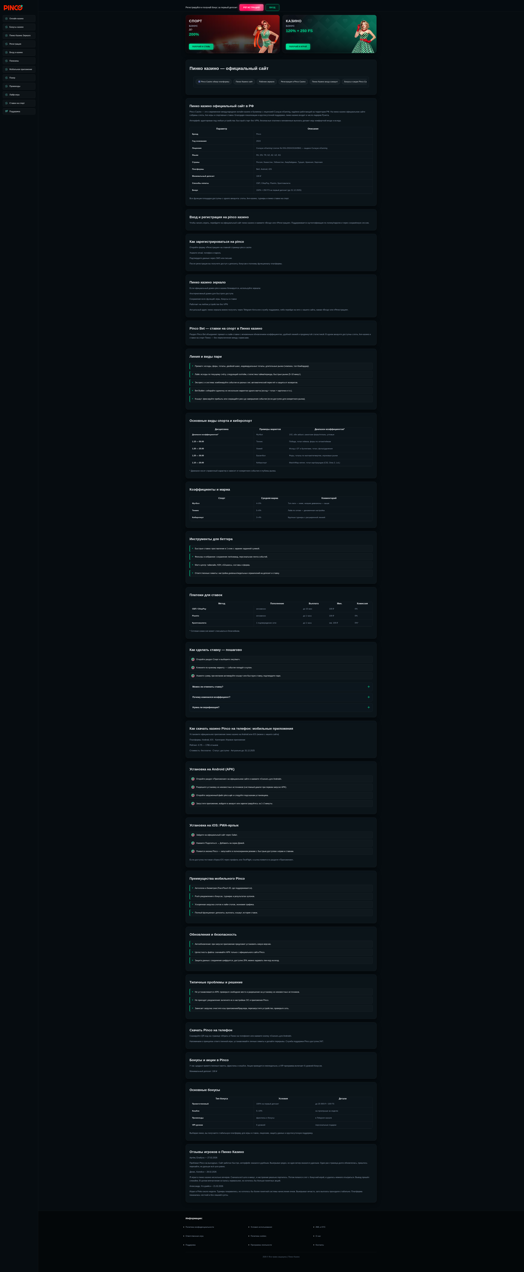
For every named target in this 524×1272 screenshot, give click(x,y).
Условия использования (261, 1227)
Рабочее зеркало (266, 82)
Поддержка (14, 111)
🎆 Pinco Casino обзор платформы (213, 82)
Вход (272, 7)
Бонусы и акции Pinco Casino (357, 82)
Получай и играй (298, 47)
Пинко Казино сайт (244, 82)
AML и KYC (320, 1227)
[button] (518, 1255)
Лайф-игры (14, 94)
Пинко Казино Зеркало (20, 35)
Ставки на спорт (17, 103)
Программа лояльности (261, 1245)
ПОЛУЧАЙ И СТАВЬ (201, 47)
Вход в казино (16, 52)
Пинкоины (14, 61)
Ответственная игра (194, 1236)
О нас (318, 1236)
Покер (12, 78)
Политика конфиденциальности (200, 1227)
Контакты (320, 1245)
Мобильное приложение (20, 69)
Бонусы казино (16, 27)
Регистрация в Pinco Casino (293, 82)
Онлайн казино (16, 18)
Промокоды (14, 86)
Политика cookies (258, 1236)
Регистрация (15, 44)
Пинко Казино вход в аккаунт (325, 82)
